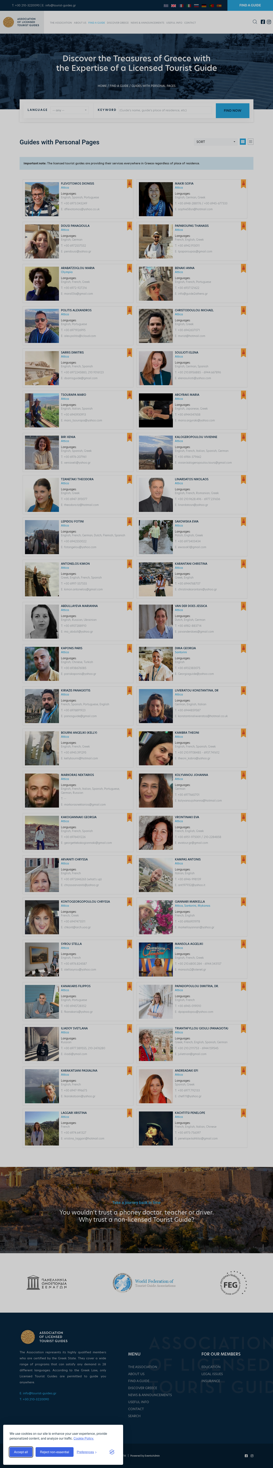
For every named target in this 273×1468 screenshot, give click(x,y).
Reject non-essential (54, 1452)
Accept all (21, 1452)
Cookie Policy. (84, 1438)
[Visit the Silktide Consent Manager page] (112, 1452)
